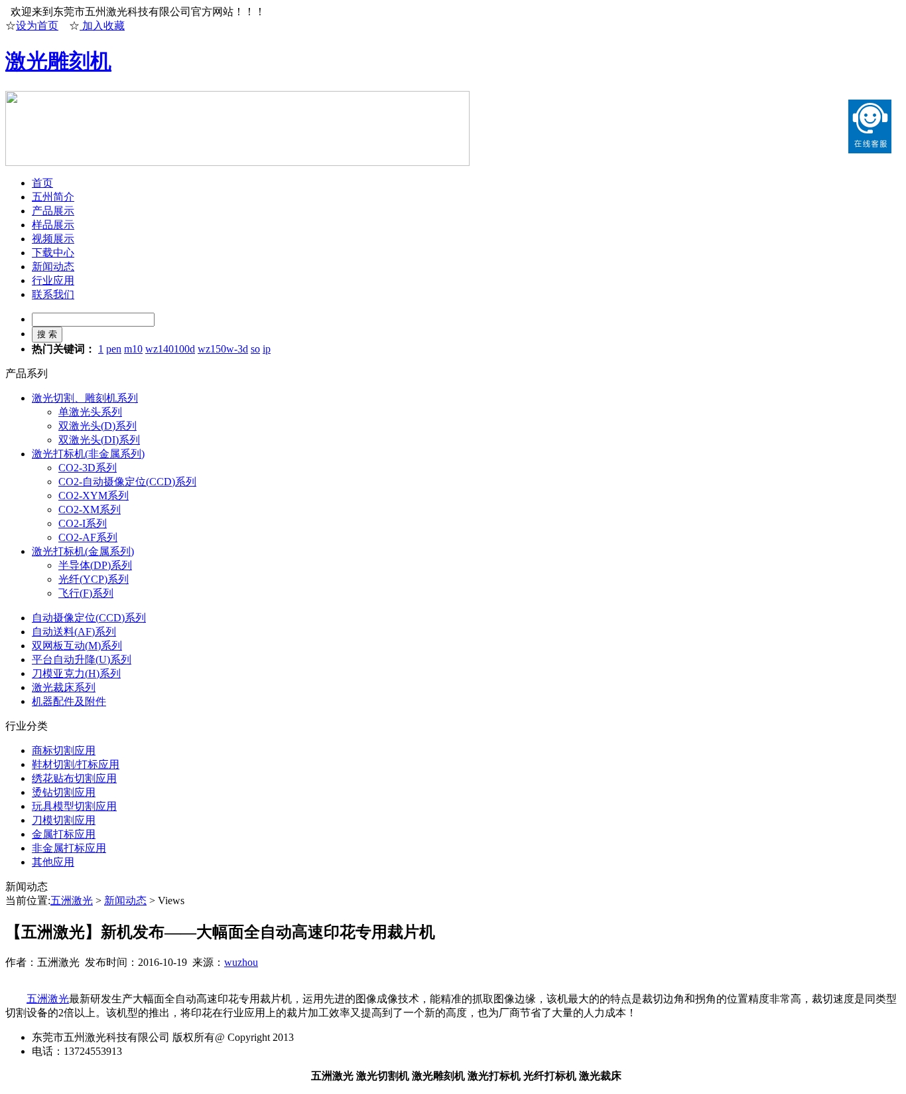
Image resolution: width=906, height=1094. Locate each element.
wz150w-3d (223, 348)
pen (113, 348)
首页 (42, 183)
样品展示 (53, 224)
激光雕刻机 (58, 61)
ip (267, 348)
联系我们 (53, 294)
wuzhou (241, 962)
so (255, 348)
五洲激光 (71, 900)
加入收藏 (102, 25)
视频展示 (53, 238)
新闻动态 (53, 266)
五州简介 (53, 196)
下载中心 (53, 252)
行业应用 (53, 280)
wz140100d (170, 348)
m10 (133, 348)
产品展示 (53, 210)
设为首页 (37, 25)
